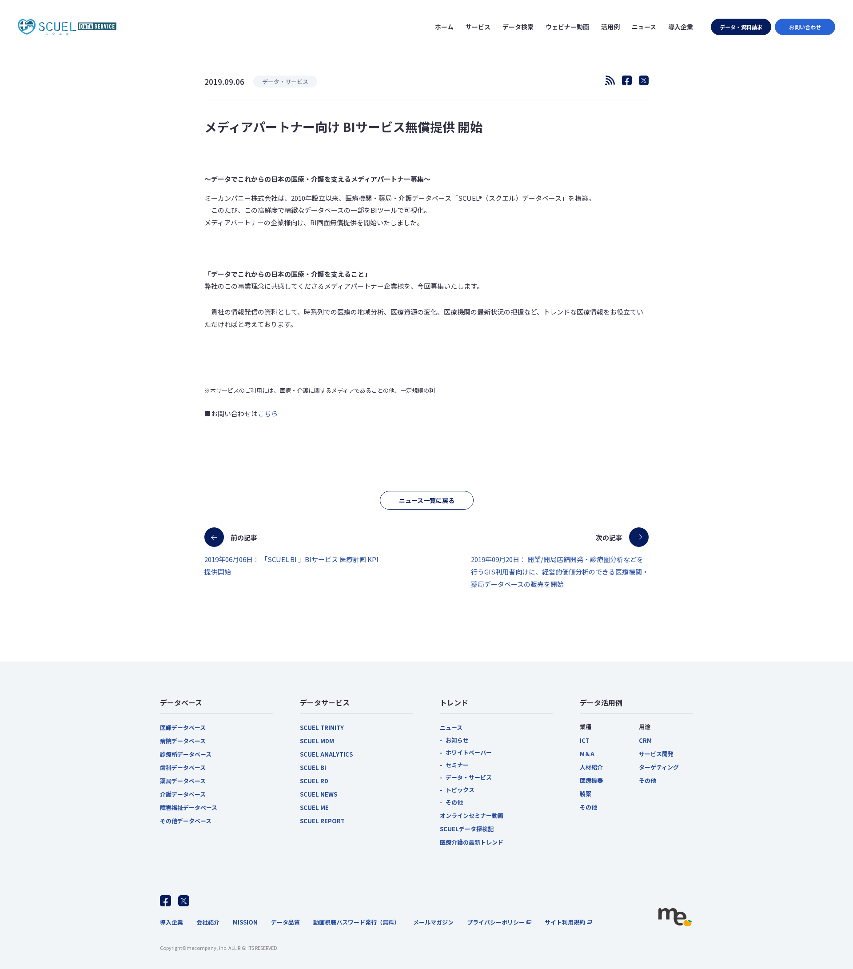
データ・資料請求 (741, 27)
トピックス (460, 790)
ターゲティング (659, 767)
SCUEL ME (314, 807)
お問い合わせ (805, 27)
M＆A (587, 754)
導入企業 (171, 922)
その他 (454, 802)
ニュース (451, 727)
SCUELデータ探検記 (467, 829)
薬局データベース (183, 781)
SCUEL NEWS (318, 794)
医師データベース (183, 727)
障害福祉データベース (188, 807)
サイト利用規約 (565, 922)
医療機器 (591, 780)
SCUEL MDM (317, 741)
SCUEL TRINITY (322, 727)
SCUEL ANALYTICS (326, 754)
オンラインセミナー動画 (471, 815)
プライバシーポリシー (496, 922)
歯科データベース (183, 767)
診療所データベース (185, 754)
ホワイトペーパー (469, 752)
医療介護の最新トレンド (471, 842)
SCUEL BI (313, 767)
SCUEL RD (314, 781)
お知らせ (457, 740)
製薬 (585, 794)
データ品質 (285, 922)
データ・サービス (469, 777)
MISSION (245, 922)
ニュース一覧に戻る (426, 500)
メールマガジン (433, 922)
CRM (645, 740)
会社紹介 (207, 922)
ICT (585, 740)
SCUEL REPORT (322, 821)
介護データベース (183, 794)
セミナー (457, 765)
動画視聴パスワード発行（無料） (356, 922)
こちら (268, 413)
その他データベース (185, 821)
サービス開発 (656, 754)
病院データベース (183, 741)
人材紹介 (591, 767)
